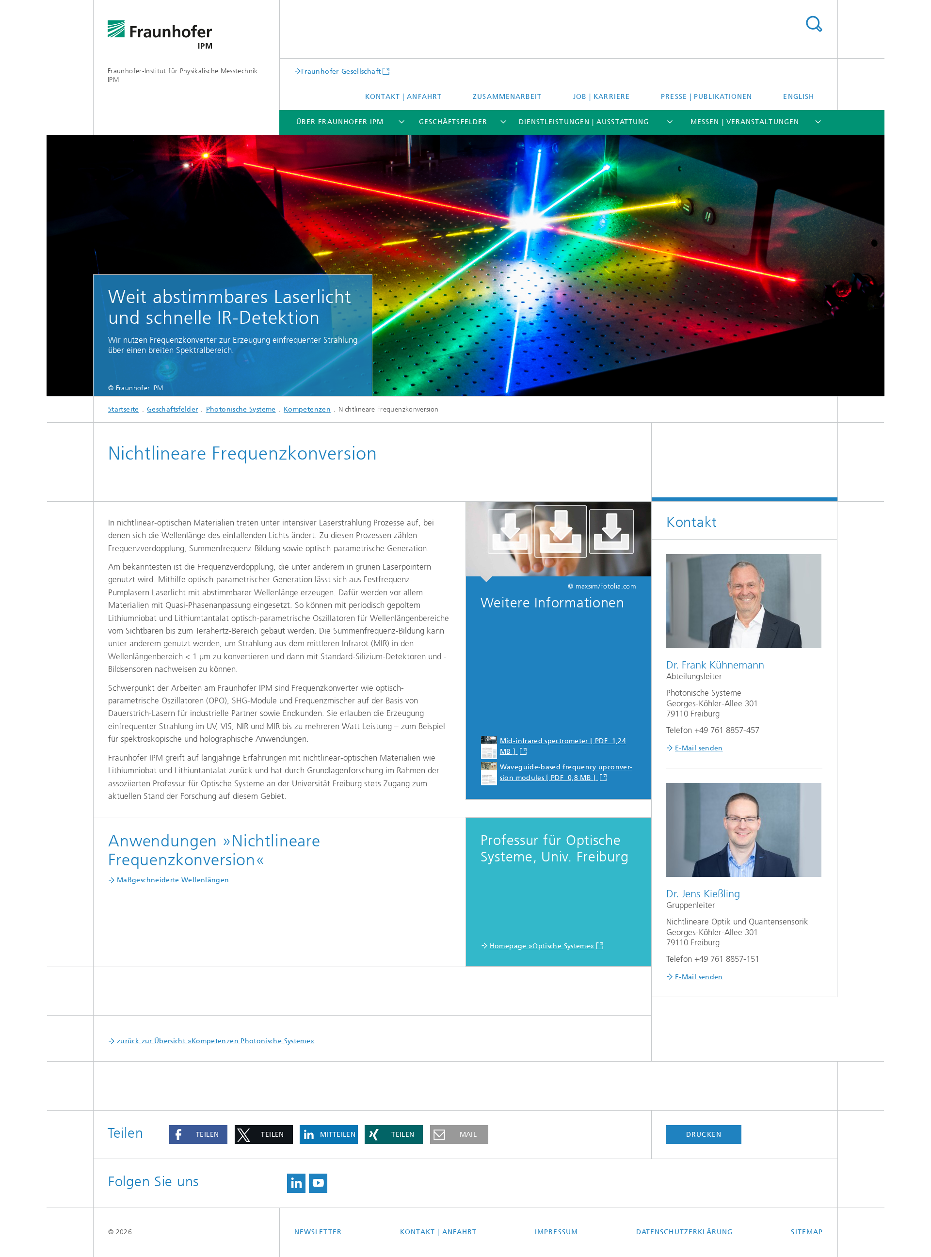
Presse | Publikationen (706, 97)
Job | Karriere (601, 97)
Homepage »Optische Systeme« (542, 946)
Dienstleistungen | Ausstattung (584, 122)
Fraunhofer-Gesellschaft (341, 71)
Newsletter (318, 1232)
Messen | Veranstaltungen (744, 122)
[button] (198, 1135)
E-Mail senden (699, 748)
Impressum (556, 1232)
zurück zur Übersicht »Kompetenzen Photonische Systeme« (215, 1041)
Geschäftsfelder (453, 122)
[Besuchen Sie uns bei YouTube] (318, 1183)
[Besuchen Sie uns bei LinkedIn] (296, 1183)
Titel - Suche (813, 24)
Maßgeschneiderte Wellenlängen (173, 880)
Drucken (704, 1134)
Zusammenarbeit (507, 97)
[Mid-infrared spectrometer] (558, 542)
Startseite (123, 409)
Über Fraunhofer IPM (340, 122)
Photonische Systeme (241, 409)
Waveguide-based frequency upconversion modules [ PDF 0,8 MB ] (566, 772)
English (798, 97)
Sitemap (807, 1232)
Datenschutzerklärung (684, 1232)
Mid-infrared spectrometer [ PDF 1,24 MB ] (563, 746)
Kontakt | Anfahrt (403, 97)
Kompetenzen (307, 409)
